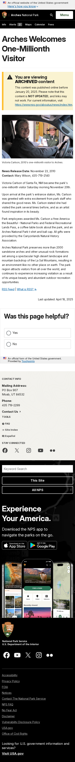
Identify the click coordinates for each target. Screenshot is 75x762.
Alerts (15, 24)
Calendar (40, 24)
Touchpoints (28, 361)
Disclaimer (8, 716)
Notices (7, 692)
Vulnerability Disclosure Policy (21, 722)
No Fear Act (9, 710)
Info (4, 24)
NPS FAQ (7, 704)
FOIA (5, 687)
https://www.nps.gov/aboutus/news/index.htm (43, 104)
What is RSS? (25, 289)
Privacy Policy (11, 681)
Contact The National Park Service (24, 698)
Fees (51, 24)
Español (9, 435)
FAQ (7, 423)
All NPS (37, 490)
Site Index (11, 429)
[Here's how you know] (37, 5)
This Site (37, 480)
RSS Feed (8, 289)
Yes (15, 333)
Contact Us (10, 411)
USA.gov (7, 727)
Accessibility (10, 675)
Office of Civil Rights (15, 733)
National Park (25, 15)
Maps (28, 24)
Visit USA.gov (13, 753)
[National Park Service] (4, 15)
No (14, 344)
